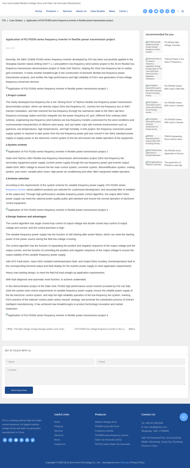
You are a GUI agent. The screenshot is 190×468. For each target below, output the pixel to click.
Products (58, 426)
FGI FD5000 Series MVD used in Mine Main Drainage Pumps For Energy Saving (175, 87)
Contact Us (59, 444)
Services (58, 431)
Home (57, 422)
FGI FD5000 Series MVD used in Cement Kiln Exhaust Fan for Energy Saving (173, 104)
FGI (4, 20)
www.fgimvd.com (110, 462)
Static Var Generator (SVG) (108, 440)
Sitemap (125, 462)
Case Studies (16, 20)
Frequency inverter (104, 431)
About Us (58, 435)
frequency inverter (16, 189)
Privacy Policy (137, 462)
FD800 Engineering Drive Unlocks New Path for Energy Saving (174, 138)
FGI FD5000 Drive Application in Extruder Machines (174, 152)
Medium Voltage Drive (106, 422)
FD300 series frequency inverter (54, 59)
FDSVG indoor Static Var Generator (112, 444)
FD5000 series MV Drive (107, 426)
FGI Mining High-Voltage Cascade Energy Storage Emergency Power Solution (172, 44)
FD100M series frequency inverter (111, 435)
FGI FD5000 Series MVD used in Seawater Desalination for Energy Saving (174, 121)
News (57, 440)
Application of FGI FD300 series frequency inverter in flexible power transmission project (69, 20)
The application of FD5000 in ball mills (173, 163)
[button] (127, 11)
